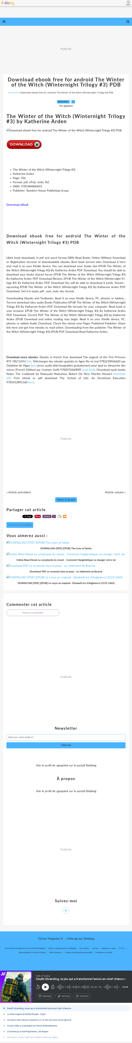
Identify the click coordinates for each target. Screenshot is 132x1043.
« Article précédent (18, 492)
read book (88, 369)
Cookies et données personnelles (79, 952)
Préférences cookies (104, 952)
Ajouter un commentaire (33, 613)
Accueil (14, 92)
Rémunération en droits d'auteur (32, 952)
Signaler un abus (109, 948)
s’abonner (47, 996)
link (29, 361)
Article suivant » (115, 492)
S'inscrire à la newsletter (20, 525)
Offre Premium (55, 952)
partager (65, 996)
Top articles (84, 948)
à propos (84, 996)
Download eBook (17, 204)
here (31, 382)
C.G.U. (122, 948)
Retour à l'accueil (66, 500)
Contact (95, 948)
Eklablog (89, 938)
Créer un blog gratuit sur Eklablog (62, 948)
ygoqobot (62, 765)
